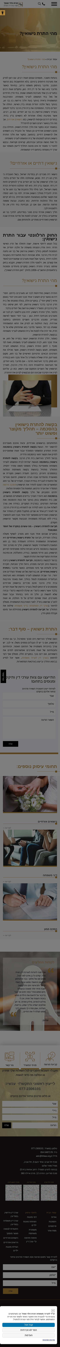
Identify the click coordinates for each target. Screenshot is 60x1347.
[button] (2, 12)
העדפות (28, 1335)
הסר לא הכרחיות (28, 1330)
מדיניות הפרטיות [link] (49, 1340)
